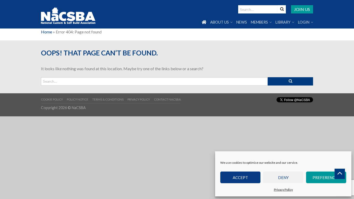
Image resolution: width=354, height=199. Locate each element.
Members (259, 22)
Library (283, 22)
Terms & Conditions (108, 99)
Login (303, 22)
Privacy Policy (283, 189)
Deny (283, 177)
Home (46, 31)
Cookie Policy (52, 99)
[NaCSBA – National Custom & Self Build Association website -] (68, 14)
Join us (302, 9)
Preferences (326, 177)
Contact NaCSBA (167, 99)
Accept (240, 177)
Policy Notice (77, 99)
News (241, 22)
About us (219, 22)
